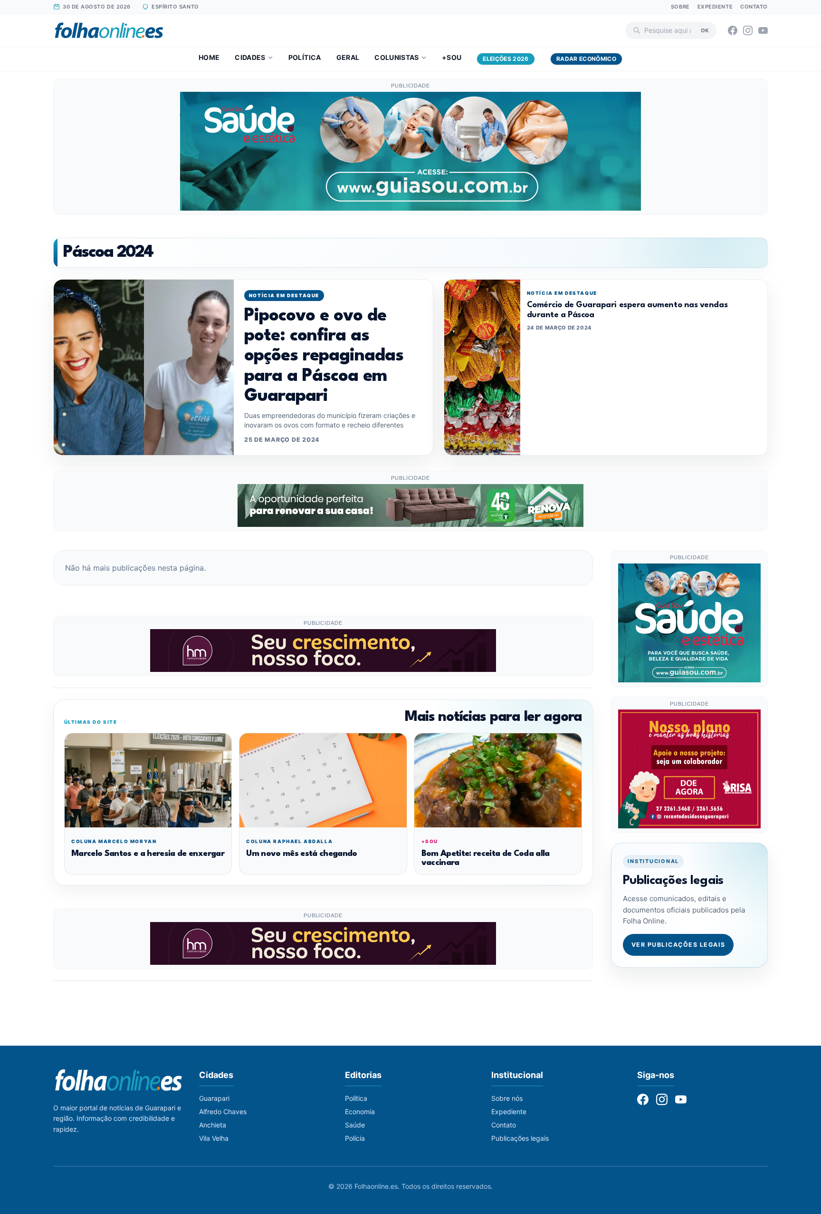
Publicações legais (520, 1138)
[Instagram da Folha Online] (748, 30)
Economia (360, 1111)
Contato (754, 6)
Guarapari (214, 1098)
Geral (348, 57)
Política (304, 57)
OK (705, 30)
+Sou (451, 57)
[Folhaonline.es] (109, 30)
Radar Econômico (586, 58)
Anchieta (212, 1125)
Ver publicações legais (678, 944)
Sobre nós (507, 1098)
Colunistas (396, 57)
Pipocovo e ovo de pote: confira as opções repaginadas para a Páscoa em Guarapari (323, 356)
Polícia (355, 1138)
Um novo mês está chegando (301, 854)
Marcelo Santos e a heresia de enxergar (147, 854)
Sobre (680, 6)
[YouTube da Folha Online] (763, 30)
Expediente (715, 6)
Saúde (355, 1125)
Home (209, 57)
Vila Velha (214, 1138)
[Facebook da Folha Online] (732, 30)
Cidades (250, 57)
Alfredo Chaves (223, 1111)
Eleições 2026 (506, 58)
